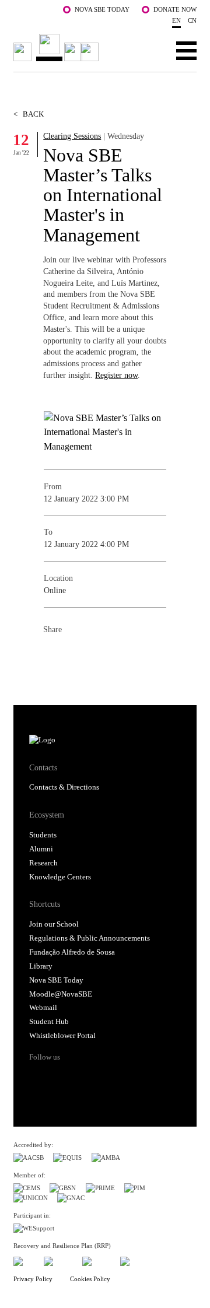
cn (192, 20)
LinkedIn (99, 655)
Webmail (43, 1008)
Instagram (81, 1077)
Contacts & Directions (64, 787)
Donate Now (175, 9)
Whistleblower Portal (62, 1036)
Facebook (52, 655)
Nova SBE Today (102, 9)
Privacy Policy (32, 1278)
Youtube (125, 1077)
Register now (116, 375)
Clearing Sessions (72, 136)
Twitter (75, 655)
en (176, 20)
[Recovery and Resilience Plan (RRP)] (58, 1259)
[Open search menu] (150, 50)
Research (43, 863)
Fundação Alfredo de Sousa (72, 952)
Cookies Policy (90, 1278)
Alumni (41, 849)
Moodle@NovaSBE (60, 994)
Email (122, 655)
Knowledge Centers (60, 877)
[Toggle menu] (186, 50)
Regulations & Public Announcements (89, 938)
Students (43, 835)
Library (40, 966)
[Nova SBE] (57, 47)
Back (28, 114)
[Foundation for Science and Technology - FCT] (23, 1259)
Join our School (54, 924)
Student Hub (49, 1022)
